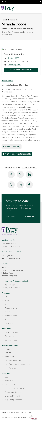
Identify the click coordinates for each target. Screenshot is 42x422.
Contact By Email (14, 65)
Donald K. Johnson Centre (11, 252)
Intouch (8, 353)
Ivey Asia (5, 264)
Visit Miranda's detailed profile (21, 70)
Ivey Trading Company (13, 400)
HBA (6, 297)
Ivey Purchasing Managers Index (17, 364)
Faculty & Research (9, 20)
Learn (7, 377)
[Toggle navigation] (38, 8)
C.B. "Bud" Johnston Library (15, 388)
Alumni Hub (9, 381)
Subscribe (29, 217)
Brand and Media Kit (12, 396)
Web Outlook (10, 385)
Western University (21, 418)
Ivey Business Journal (13, 360)
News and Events (11, 357)
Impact (7, 349)
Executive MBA (11, 308)
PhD (6, 319)
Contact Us (9, 336)
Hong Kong (9, 323)
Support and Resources (14, 392)
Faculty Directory (12, 146)
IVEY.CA (4, 1)
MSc (6, 304)
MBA (7, 301)
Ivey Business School (10, 240)
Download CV (7, 81)
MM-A (7, 312)
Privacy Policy (7, 418)
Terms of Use (26, 412)
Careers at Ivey (11, 340)
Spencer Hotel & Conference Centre (15, 281)
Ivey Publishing (10, 368)
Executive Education (12, 316)
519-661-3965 (13, 58)
